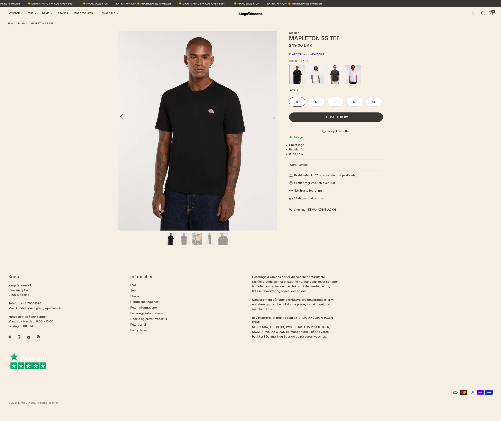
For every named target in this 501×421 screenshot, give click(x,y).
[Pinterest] (41, 336)
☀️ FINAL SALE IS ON (84, 3)
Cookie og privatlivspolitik (148, 319)
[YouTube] (31, 337)
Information (142, 277)
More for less (83, 13)
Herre (29, 13)
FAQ (133, 285)
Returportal (138, 324)
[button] (273, 116)
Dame (45, 13)
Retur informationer (144, 307)
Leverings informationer (147, 313)
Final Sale (108, 13)
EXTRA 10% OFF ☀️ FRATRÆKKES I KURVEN (132, 3)
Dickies (22, 23)
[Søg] (483, 13)
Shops (134, 296)
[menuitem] (15, 13)
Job (133, 290)
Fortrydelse (138, 330)
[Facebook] (12, 337)
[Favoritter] (474, 13)
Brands (63, 13)
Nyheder (14, 13)
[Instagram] (22, 337)
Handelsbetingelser (144, 302)
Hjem (11, 23)
